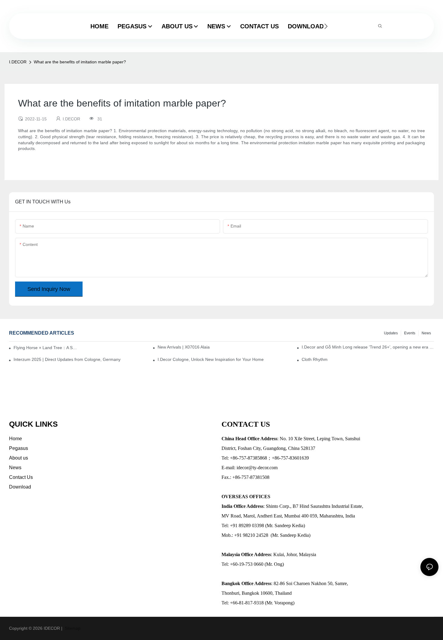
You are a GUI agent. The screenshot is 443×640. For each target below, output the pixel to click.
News (426, 333)
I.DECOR (18, 61)
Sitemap (72, 628)
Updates (391, 333)
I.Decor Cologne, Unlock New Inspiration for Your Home (211, 359)
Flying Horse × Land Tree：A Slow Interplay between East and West (45, 347)
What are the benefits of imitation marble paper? (80, 61)
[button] (326, 26)
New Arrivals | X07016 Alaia (184, 347)
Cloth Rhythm (315, 359)
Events (409, 333)
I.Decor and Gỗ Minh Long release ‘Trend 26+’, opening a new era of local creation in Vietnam (368, 347)
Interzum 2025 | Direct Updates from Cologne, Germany (67, 359)
